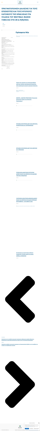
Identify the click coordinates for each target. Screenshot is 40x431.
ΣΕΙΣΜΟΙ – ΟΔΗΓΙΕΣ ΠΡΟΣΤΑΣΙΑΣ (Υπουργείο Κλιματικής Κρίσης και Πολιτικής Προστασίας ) (26, 99)
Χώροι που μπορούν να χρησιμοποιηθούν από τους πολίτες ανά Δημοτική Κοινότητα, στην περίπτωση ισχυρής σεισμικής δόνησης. (27, 84)
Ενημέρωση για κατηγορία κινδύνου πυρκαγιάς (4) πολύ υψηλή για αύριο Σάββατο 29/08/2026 (24, 254)
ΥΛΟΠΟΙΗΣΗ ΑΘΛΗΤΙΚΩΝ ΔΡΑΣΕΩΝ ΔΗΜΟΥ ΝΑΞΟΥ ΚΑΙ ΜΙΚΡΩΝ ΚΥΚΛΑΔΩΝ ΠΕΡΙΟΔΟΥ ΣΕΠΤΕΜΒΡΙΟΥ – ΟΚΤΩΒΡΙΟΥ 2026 (26, 200)
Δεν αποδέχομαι (31, 428)
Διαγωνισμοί (4, 24)
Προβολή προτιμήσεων (36, 428)
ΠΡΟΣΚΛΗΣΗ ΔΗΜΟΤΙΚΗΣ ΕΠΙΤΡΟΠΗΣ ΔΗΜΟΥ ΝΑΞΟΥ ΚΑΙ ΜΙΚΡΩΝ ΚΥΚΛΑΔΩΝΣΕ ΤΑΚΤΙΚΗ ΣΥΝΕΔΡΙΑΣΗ (26, 174)
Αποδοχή (27, 428)
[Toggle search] (37, 2)
